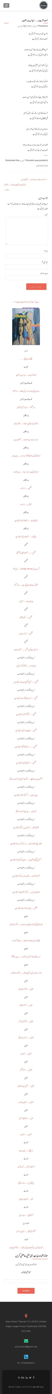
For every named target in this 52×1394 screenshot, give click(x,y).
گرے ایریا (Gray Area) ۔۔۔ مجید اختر (26, 569)
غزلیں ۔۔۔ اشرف (26, 1134)
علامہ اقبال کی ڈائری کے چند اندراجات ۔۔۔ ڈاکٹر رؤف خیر (26, 924)
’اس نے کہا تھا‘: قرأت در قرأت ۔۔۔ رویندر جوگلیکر (26, 957)
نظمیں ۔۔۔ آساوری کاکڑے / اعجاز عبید (26, 698)
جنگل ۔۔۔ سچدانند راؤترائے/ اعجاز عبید (26, 908)
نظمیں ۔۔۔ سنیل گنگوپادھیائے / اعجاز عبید (26, 682)
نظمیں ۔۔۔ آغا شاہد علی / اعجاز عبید (26, 763)
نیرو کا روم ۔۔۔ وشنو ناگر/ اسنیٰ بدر (26, 666)
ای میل (45, 262)
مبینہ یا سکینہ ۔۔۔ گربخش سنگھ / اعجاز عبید (26, 795)
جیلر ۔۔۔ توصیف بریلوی (26, 1199)
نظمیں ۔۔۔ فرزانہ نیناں (26, 633)
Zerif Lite (14, 1387)
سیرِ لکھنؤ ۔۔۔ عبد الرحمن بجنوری (26, 407)
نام (46, 251)
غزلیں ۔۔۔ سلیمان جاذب (26, 1102)
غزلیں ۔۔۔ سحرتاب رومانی (26, 1037)
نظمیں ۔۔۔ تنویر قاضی (26, 617)
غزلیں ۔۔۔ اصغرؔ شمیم (26, 1070)
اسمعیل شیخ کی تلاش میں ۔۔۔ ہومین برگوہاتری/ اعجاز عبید (26, 860)
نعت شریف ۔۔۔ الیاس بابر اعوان (26, 375)
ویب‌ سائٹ (44, 273)
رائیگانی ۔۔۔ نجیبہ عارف (26, 1150)
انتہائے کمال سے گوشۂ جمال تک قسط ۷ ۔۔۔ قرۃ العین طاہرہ (26, 1247)
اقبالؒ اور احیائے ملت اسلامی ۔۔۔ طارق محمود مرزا (26, 940)
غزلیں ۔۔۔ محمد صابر (26, 1053)
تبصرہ (46, 215)
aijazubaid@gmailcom (26, 1347)
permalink (42, 166)
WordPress (38, 1387)
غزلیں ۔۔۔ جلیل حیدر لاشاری (26, 1086)
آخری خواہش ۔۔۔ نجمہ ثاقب (26, 1167)
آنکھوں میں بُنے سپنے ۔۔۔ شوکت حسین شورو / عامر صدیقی (26, 779)
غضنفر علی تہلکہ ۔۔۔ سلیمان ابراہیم (26, 1231)
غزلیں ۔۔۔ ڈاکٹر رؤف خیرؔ (26, 989)
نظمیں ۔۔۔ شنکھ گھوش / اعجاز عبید (26, 714)
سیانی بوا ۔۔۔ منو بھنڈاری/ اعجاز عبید (26, 536)
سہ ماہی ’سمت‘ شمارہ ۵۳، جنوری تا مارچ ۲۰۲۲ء (26, 302)
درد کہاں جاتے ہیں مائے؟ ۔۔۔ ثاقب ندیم (26, 423)
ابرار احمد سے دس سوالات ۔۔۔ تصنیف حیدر (34, 179)
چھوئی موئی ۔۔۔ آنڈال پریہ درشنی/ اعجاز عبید (26, 827)
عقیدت (22, 160)
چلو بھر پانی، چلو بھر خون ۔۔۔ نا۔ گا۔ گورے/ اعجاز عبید (26, 843)
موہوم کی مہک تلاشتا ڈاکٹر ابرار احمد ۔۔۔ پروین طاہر (26, 456)
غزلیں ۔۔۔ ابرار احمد (26, 504)
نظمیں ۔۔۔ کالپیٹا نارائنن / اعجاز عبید (26, 730)
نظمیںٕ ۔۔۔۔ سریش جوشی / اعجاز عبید (26, 746)
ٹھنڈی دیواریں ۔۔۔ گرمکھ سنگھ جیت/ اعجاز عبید (26, 892)
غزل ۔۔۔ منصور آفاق (26, 1005)
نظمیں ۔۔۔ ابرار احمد (26, 488)
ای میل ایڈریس (26, 1272)
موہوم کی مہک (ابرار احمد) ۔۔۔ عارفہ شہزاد (26, 472)
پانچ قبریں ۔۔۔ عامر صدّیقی (26, 1183)
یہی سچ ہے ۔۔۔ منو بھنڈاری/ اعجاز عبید (26, 520)
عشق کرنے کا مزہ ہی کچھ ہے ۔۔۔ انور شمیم (26, 585)
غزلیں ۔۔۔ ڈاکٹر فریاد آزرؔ (26, 1021)
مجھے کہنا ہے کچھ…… (26, 359)
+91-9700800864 (26, 1363)
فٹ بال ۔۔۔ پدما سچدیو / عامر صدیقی (26, 811)
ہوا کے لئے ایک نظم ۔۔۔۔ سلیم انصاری (26, 650)
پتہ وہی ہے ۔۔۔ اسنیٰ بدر (26, 601)
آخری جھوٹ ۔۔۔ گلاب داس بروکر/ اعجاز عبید (26, 876)
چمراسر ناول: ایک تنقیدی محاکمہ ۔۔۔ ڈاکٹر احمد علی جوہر (26, 973)
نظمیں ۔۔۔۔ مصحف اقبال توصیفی (26, 553)
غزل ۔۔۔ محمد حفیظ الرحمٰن (26, 1118)
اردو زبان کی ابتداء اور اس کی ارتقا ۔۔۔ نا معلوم (26, 391)
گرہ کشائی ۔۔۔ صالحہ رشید (26, 1215)
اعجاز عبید (20, 26)
